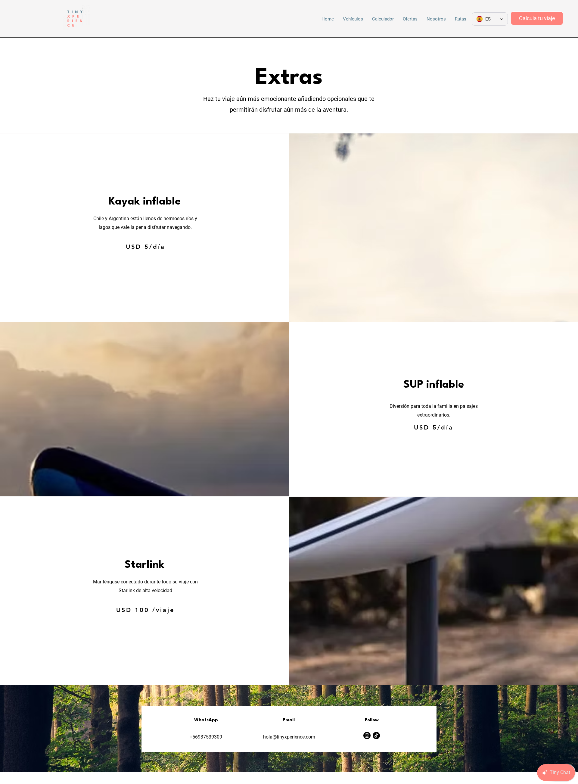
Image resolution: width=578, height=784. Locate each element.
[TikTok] (376, 735)
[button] (353, 19)
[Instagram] (367, 735)
